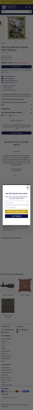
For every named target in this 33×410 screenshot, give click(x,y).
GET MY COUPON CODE (16, 211)
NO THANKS (16, 216)
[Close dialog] (28, 187)
